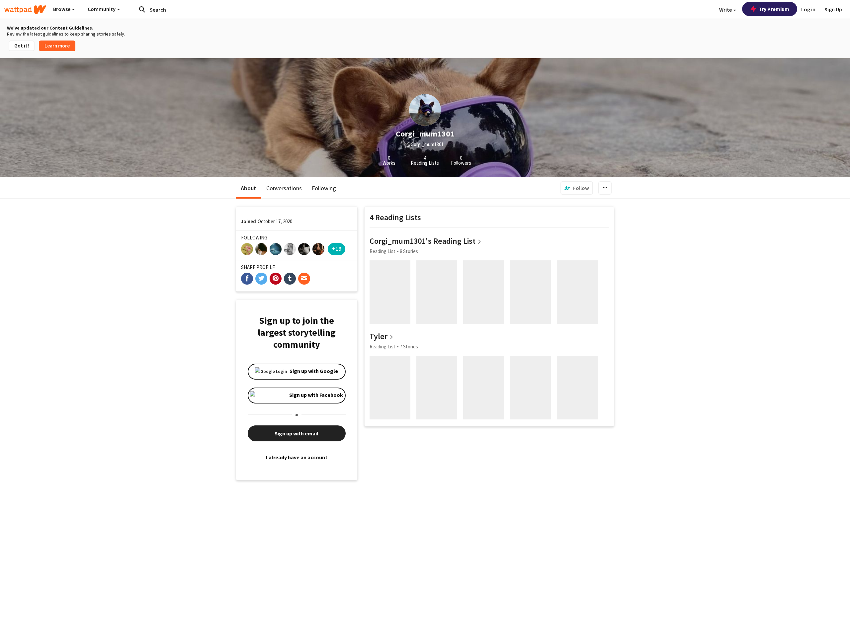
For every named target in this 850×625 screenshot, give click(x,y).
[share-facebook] (247, 279)
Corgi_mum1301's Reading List (422, 241)
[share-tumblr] (290, 279)
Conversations (284, 188)
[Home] (25, 10)
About (248, 188)
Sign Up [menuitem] (833, 9)
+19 (336, 248)
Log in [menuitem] (808, 9)
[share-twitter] (261, 279)
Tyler (378, 336)
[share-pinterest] (276, 279)
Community (102, 9)
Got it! (21, 46)
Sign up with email (296, 433)
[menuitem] (576, 188)
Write (726, 9)
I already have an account (296, 457)
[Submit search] (142, 9)
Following (324, 188)
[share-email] (304, 279)
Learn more (57, 46)
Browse (62, 9)
